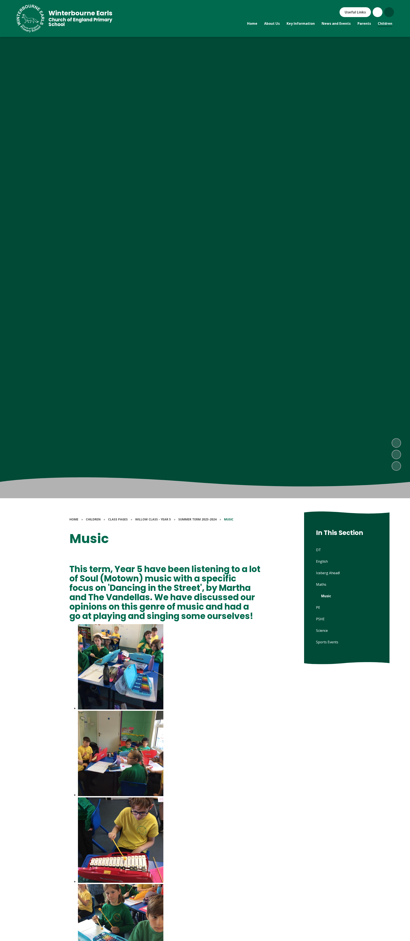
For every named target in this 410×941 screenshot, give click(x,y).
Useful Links (355, 12)
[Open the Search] (389, 12)
